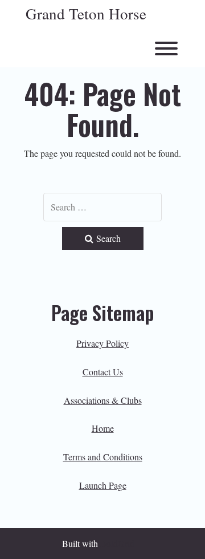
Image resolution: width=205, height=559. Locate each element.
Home (103, 428)
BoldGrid (117, 543)
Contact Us (103, 372)
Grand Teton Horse (86, 14)
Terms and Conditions (102, 457)
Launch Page (102, 485)
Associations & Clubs (103, 400)
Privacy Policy (102, 343)
